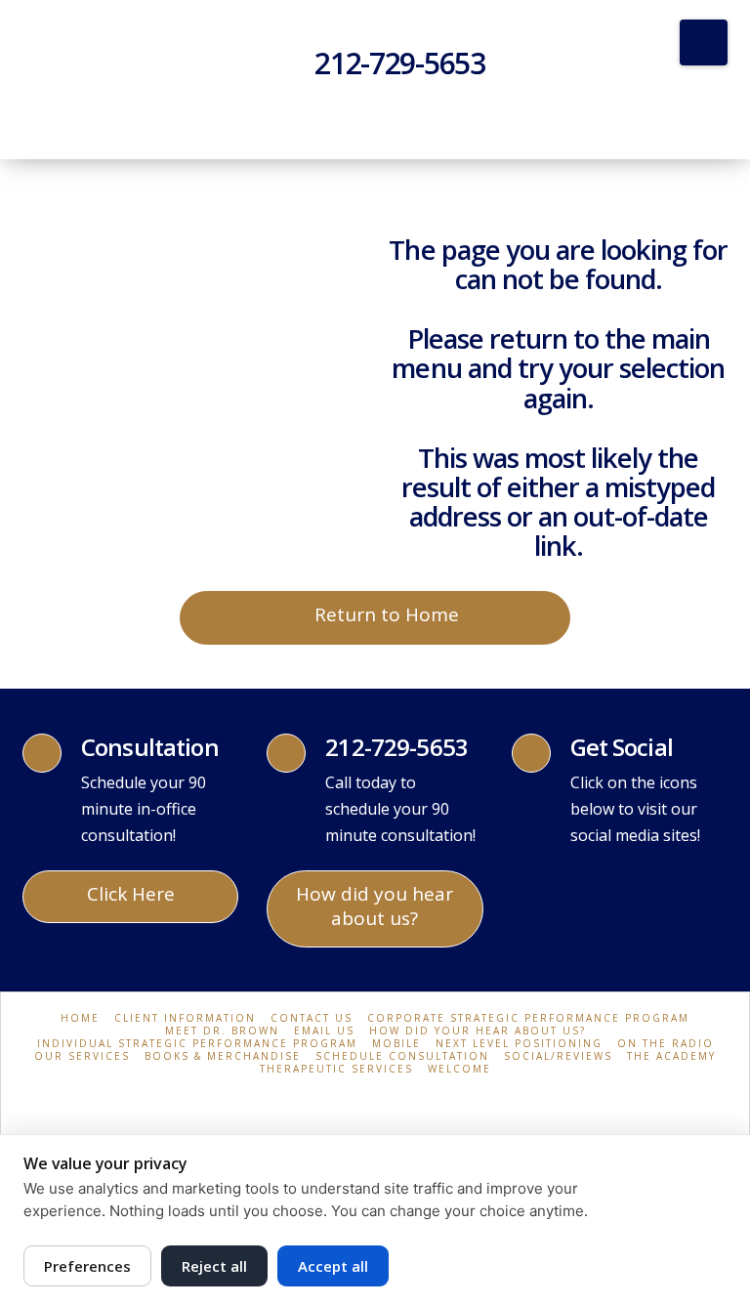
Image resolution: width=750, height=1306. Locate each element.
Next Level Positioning (519, 1043)
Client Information (185, 1018)
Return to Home (386, 614)
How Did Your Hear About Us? (477, 1031)
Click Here (131, 893)
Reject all (214, 1266)
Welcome (459, 1069)
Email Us (324, 1031)
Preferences (87, 1266)
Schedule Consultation (402, 1056)
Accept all (333, 1266)
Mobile (396, 1043)
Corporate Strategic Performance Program (528, 1018)
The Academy (671, 1056)
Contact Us (312, 1018)
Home (80, 1018)
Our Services (82, 1056)
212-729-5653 (399, 63)
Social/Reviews (558, 1056)
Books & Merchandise (223, 1056)
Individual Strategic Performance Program (197, 1043)
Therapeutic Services (336, 1069)
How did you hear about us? (374, 906)
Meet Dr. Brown (222, 1031)
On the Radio (665, 1043)
